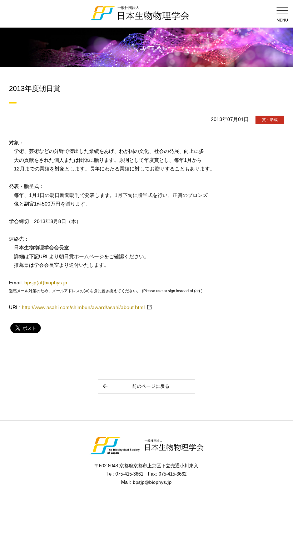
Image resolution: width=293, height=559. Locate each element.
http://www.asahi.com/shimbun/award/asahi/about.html (83, 307)
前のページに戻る (150, 386)
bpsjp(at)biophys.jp (45, 282)
